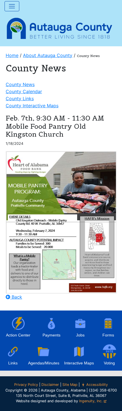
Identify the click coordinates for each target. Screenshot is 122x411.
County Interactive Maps (32, 105)
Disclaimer (50, 384)
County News (20, 84)
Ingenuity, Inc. (91, 401)
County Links (20, 98)
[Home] (59, 27)
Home (12, 55)
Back (16, 297)
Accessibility (97, 384)
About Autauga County (47, 55)
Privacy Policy (26, 384)
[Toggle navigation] (12, 6)
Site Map (69, 384)
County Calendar (24, 91)
